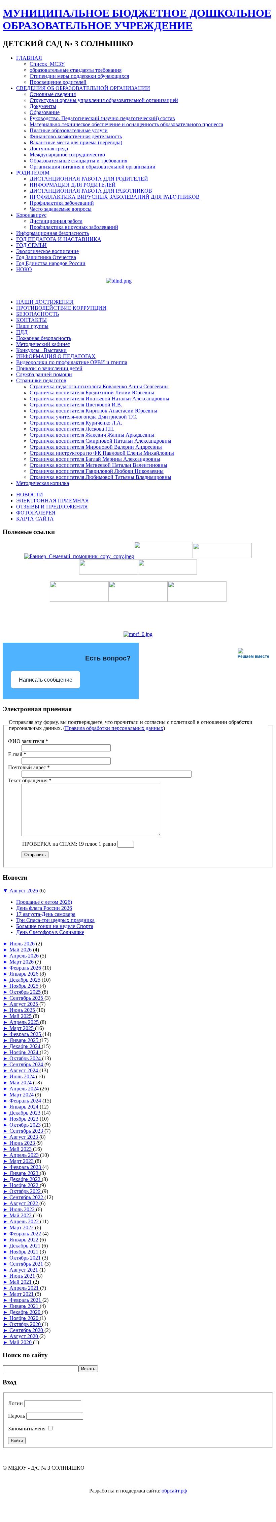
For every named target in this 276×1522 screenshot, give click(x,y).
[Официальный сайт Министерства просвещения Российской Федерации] (138, 634)
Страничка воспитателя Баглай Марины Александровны (95, 459)
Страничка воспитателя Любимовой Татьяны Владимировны (100, 477)
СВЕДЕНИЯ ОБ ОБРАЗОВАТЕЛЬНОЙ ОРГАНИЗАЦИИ (83, 88)
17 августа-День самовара (45, 914)
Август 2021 (24, 1270)
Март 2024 (22, 1094)
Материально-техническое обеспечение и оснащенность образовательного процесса (126, 124)
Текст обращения (29, 780)
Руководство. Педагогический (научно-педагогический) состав (102, 118)
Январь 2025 (24, 1040)
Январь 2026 (24, 974)
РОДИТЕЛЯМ (32, 173)
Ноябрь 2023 (24, 1119)
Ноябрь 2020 (24, 1318)
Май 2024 (21, 1082)
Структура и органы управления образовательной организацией (104, 100)
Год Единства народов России (50, 263)
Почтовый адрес (29, 767)
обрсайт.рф (174, 1490)
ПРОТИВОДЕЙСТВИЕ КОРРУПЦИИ (61, 308)
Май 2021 (21, 1282)
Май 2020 (21, 1342)
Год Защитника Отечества (46, 257)
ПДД (22, 332)
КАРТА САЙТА (35, 519)
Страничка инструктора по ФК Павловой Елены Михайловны (102, 453)
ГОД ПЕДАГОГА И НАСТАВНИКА (58, 239)
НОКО (24, 269)
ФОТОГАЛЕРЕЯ (36, 512)
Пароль (16, 1416)
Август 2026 (24, 890)
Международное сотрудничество (67, 154)
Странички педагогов (41, 380)
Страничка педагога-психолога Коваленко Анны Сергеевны (99, 386)
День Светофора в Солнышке (50, 932)
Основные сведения (53, 94)
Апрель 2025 (24, 1022)
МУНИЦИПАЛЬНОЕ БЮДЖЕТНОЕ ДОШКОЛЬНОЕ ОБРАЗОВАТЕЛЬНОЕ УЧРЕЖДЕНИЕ (137, 19)
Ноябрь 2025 (24, 986)
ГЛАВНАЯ (29, 58)
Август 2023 (24, 1137)
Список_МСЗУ (47, 64)
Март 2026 (22, 962)
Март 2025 (22, 1028)
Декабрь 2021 (25, 1245)
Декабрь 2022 (25, 1179)
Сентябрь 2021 (26, 1264)
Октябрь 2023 (25, 1125)
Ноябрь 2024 (24, 1052)
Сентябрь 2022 (26, 1197)
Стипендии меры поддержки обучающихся (79, 76)
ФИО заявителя (28, 741)
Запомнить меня (26, 1428)
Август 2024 (24, 1070)
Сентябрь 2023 (26, 1131)
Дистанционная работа (56, 221)
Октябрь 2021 (25, 1258)
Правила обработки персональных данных (114, 728)
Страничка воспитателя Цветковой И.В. (76, 404)
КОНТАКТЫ (31, 320)
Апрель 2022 (24, 1221)
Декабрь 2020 (25, 1312)
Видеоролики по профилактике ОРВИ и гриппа (71, 362)
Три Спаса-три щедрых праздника (55, 920)
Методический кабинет (43, 344)
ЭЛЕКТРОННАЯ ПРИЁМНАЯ (52, 500)
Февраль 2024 (25, 1100)
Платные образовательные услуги (69, 130)
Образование (45, 112)
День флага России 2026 (44, 908)
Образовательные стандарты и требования (78, 160)
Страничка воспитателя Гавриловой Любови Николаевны (97, 471)
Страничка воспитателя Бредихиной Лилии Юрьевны (92, 392)
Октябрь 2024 (25, 1058)
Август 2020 (24, 1336)
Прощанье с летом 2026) (44, 902)
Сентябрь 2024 (26, 1064)
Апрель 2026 (24, 956)
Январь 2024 (24, 1107)
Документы (43, 106)
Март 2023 (22, 1161)
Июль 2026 (22, 943)
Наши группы (32, 326)
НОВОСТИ (29, 494)
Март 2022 (22, 1227)
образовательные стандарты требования (76, 70)
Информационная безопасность (52, 233)
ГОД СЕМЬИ (31, 245)
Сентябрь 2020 (26, 1330)
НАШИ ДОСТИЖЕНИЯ (45, 302)
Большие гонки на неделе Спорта (54, 926)
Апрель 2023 (24, 1155)
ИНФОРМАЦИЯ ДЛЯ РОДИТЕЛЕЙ (73, 185)
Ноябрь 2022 (24, 1185)
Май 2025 (21, 1016)
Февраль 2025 (25, 1034)
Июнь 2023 (22, 1143)
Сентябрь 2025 (26, 998)
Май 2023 (21, 1149)
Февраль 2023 (25, 1167)
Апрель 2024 (24, 1088)
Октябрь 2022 (25, 1191)
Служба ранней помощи (44, 374)
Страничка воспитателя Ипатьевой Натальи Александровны (99, 398)
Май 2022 (21, 1215)
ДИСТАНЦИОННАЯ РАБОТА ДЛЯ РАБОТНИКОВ (91, 191)
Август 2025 (24, 1004)
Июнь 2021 (22, 1276)
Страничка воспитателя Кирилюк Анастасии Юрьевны (93, 410)
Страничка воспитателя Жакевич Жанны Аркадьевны (92, 435)
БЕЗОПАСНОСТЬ (37, 314)
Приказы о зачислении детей (49, 368)
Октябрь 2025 (25, 992)
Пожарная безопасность (43, 338)
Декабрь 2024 (25, 1046)
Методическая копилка (42, 483)
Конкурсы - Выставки (41, 350)
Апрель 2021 (24, 1288)
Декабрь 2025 (25, 980)
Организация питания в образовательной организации (93, 166)
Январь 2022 (24, 1239)
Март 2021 (22, 1294)
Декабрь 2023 (25, 1113)
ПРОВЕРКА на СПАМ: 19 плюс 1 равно (69, 844)
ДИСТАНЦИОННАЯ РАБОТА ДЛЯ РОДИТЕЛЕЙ (89, 179)
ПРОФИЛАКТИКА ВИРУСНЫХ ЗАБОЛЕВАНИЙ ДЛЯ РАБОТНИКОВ (115, 197)
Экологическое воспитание (47, 251)
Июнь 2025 (22, 1010)
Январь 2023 (24, 1173)
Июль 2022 (22, 1209)
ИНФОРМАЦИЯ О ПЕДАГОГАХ (56, 356)
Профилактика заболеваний (62, 203)
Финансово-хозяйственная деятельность (76, 136)
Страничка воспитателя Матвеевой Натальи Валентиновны (98, 465)
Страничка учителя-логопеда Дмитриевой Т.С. (83, 417)
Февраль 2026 (25, 968)
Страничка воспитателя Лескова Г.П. (72, 429)
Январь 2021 (24, 1306)
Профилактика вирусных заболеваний (74, 227)
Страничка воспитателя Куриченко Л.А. (76, 423)
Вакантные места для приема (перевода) (76, 142)
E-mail (17, 754)
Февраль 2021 (25, 1300)
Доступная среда (49, 148)
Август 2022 (24, 1203)
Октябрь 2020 (25, 1324)
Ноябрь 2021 (24, 1252)
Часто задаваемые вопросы (61, 209)
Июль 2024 (22, 1076)
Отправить (35, 854)
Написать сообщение (45, 680)
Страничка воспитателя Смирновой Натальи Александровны (100, 441)
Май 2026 (21, 949)
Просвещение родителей (58, 82)
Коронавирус (31, 215)
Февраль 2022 (25, 1233)
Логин (15, 1403)
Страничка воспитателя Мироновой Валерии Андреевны (96, 447)
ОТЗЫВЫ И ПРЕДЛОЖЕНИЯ (52, 506)
